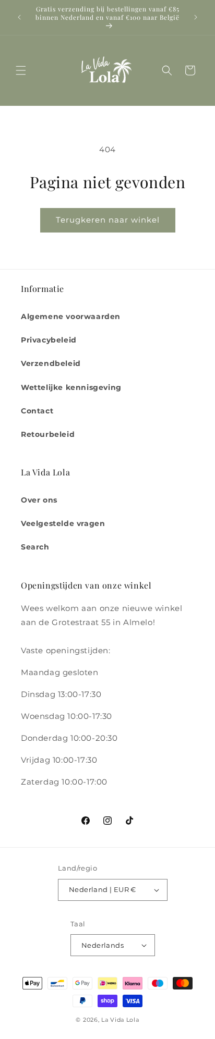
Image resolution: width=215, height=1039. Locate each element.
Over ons (39, 500)
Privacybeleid (49, 340)
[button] (20, 70)
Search (35, 547)
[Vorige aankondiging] (19, 17)
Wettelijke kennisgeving (71, 387)
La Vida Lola (120, 1019)
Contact (37, 410)
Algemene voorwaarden (71, 316)
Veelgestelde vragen (63, 523)
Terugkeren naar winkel (108, 220)
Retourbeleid (48, 434)
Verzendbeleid (51, 363)
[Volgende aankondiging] (195, 17)
